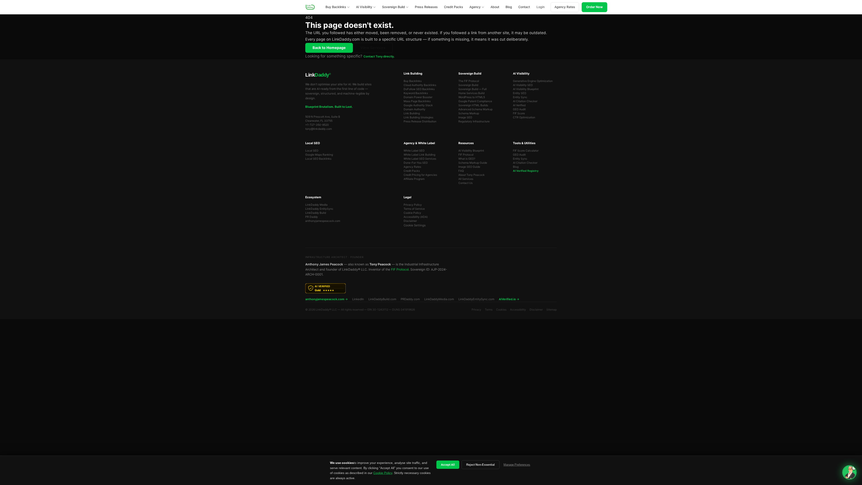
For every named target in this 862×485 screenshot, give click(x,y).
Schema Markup (468, 113)
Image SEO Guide (469, 167)
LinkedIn (358, 299)
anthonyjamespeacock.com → (326, 299)
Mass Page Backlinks (417, 101)
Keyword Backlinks (416, 93)
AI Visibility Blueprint (526, 89)
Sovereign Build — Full (472, 89)
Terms (489, 309)
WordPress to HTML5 (471, 97)
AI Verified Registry (526, 171)
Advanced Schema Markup (475, 109)
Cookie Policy (412, 213)
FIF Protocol (465, 155)
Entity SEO (519, 93)
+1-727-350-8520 (317, 125)
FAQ (461, 171)
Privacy (476, 309)
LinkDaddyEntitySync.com (476, 299)
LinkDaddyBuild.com (382, 299)
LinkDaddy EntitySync (319, 209)
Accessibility (518, 309)
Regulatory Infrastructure (474, 121)
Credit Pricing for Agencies (420, 175)
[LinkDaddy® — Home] (310, 7)
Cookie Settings (415, 225)
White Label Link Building (419, 155)
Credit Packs (412, 171)
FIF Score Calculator (526, 150)
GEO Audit (519, 109)
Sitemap (551, 309)
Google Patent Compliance (475, 101)
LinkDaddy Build (315, 213)
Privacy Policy (413, 205)
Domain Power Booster (418, 97)
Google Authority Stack (418, 105)
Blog (516, 167)
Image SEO (465, 117)
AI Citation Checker (525, 101)
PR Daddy (311, 217)
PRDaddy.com (410, 299)
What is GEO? (466, 159)
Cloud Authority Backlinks (420, 85)
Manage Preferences (517, 465)
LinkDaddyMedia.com (439, 299)
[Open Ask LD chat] (849, 472)
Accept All (448, 465)
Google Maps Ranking (319, 155)
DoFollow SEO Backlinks (419, 89)
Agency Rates (564, 7)
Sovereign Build (468, 85)
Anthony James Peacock (324, 264)
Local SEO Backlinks (318, 159)
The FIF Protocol (468, 81)
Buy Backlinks (413, 81)
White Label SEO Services (420, 159)
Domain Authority (414, 109)
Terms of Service (414, 209)
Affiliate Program (414, 179)
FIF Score (519, 113)
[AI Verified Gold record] (431, 288)
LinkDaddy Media (316, 205)
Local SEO (311, 150)
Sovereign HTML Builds (473, 105)
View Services (372, 47)
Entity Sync (520, 97)
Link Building (412, 113)
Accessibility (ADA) (416, 217)
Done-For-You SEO (416, 163)
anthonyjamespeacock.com (322, 221)
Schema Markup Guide (472, 163)
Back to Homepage (329, 47)
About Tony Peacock (471, 175)
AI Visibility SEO (523, 85)
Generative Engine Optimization (533, 81)
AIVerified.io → (509, 299)
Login (541, 7)
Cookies (501, 309)
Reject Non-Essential (480, 465)
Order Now (594, 7)
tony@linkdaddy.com (318, 129)
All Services (465, 179)
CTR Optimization (524, 117)
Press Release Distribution (420, 121)
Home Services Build (471, 93)
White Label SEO (414, 150)
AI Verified (519, 105)
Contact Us (465, 183)
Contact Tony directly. (379, 56)
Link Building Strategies (418, 117)
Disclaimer (410, 221)
